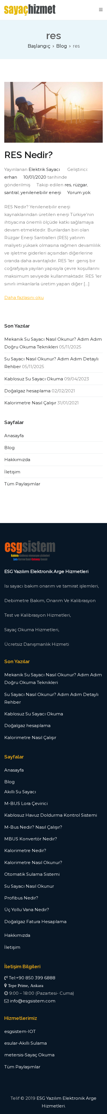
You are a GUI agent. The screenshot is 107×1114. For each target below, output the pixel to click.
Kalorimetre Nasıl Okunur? (33, 862)
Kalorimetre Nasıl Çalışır (30, 402)
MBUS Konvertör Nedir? (30, 838)
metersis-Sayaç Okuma (29, 1055)
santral (11, 192)
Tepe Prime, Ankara (25, 985)
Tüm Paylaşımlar (22, 484)
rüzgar (80, 184)
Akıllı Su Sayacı (20, 791)
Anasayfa (14, 435)
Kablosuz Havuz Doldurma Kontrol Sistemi (50, 815)
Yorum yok (78, 192)
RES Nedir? (28, 155)
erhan (10, 177)
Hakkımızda (17, 459)
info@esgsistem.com (32, 1001)
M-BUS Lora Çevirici (26, 803)
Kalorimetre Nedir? (25, 850)
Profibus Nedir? (21, 898)
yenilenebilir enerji (41, 192)
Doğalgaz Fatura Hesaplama (35, 921)
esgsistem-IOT (20, 1031)
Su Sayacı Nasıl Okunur (29, 886)
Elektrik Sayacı (44, 169)
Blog (9, 447)
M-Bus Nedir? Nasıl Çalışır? (33, 827)
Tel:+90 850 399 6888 (32, 977)
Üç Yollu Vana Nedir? (26, 909)
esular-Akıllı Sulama (25, 1043)
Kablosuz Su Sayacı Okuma (33, 379)
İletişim (12, 472)
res (67, 184)
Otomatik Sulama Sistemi (32, 874)
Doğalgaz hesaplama (27, 390)
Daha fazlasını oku (24, 297)
